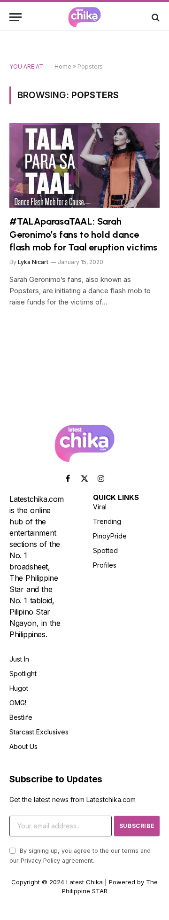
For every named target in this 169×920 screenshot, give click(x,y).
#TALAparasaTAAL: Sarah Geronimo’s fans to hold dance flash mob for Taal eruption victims (83, 234)
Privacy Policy (40, 860)
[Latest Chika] (84, 17)
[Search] (155, 17)
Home (62, 66)
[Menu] (15, 17)
